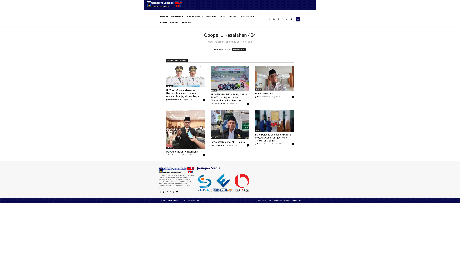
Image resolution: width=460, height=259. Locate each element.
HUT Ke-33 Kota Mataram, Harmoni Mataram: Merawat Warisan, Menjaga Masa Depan (183, 93)
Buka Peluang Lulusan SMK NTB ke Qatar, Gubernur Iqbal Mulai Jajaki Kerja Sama (273, 137)
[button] (298, 19)
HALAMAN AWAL (238, 49)
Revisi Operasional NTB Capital (228, 142)
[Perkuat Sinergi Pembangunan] (185, 129)
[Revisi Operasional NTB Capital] (230, 124)
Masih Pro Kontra (265, 93)
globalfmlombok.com (173, 99)
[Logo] (165, 4)
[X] (282, 19)
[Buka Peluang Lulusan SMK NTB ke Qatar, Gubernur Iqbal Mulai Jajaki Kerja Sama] (274, 121)
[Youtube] (291, 19)
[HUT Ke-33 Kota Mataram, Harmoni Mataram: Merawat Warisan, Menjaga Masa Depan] (185, 76)
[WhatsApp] (287, 19)
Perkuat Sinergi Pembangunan (182, 151)
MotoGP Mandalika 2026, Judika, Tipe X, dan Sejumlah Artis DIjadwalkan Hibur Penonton (229, 97)
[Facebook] (269, 19)
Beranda (169, 86)
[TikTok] (278, 19)
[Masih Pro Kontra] (274, 78)
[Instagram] (274, 19)
